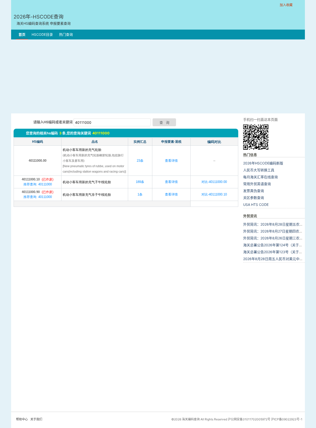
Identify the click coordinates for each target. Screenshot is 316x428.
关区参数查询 (253, 198)
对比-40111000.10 (214, 194)
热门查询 (66, 34)
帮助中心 (22, 419)
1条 (140, 194)
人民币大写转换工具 (258, 170)
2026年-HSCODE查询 (42, 19)
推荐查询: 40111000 (37, 184)
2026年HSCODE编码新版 (263, 163)
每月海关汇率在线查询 (260, 177)
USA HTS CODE (256, 204)
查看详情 (171, 160)
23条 (140, 160)
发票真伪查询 (253, 191)
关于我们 (36, 419)
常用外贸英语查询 (257, 184)
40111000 (101, 133)
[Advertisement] (158, 76)
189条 (140, 182)
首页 (22, 34)
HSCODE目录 (42, 34)
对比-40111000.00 (214, 182)
